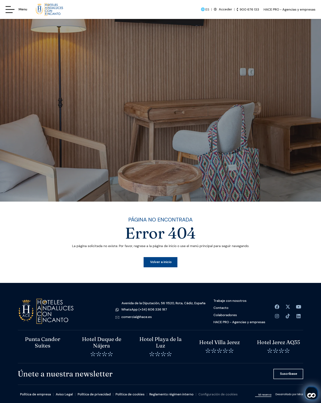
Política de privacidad (94, 394)
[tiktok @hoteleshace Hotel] (287, 316)
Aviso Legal (64, 394)
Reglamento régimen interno (171, 394)
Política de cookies (130, 394)
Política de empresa (35, 394)
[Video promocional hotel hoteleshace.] (298, 306)
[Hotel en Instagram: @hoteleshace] (277, 316)
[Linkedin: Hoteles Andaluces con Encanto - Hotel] (298, 316)
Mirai (300, 394)
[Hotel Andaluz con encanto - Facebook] (277, 306)
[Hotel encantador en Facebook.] (287, 306)
